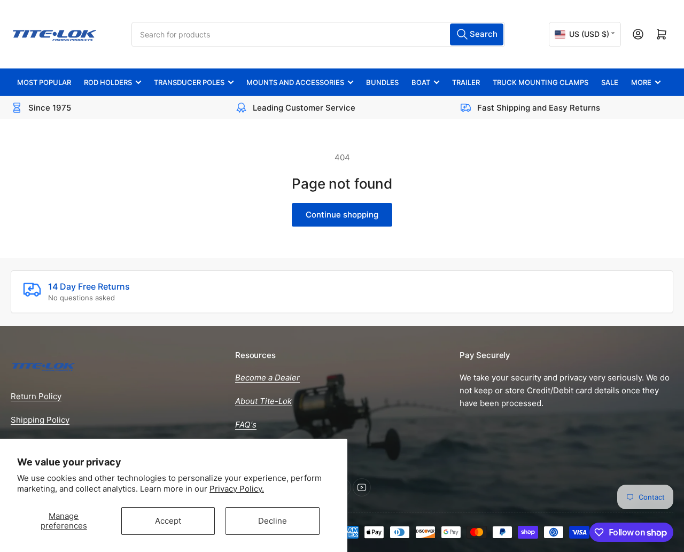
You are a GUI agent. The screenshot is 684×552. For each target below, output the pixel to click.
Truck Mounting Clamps (540, 82)
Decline (272, 521)
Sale (609, 82)
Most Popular (44, 82)
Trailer (466, 82)
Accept (168, 521)
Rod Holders (108, 82)
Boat (420, 82)
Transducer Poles (189, 82)
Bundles (382, 82)
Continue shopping (342, 214)
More (641, 82)
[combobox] (318, 34)
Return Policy (36, 396)
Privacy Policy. (236, 489)
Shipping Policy (40, 420)
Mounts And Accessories (295, 82)
